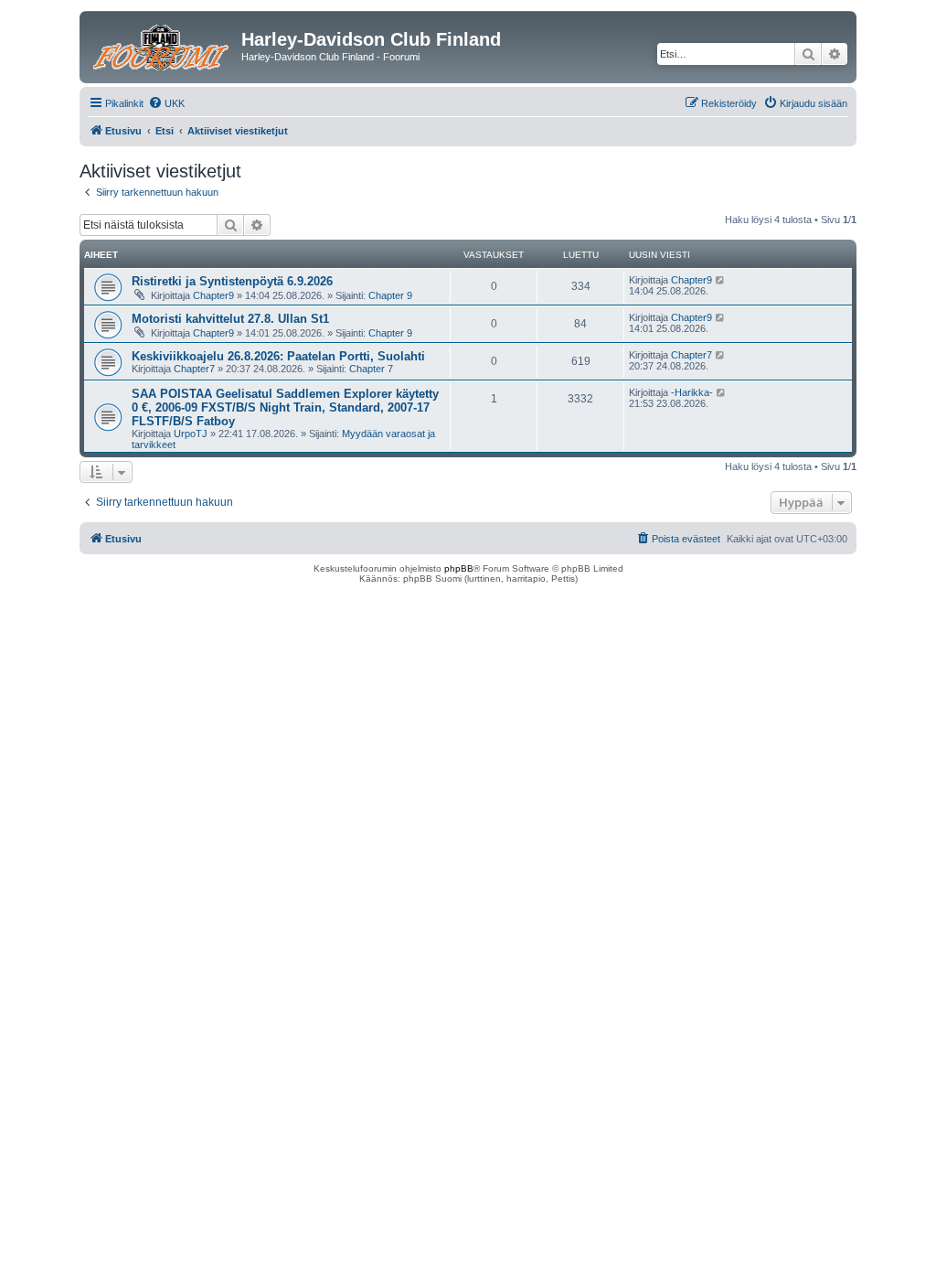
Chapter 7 (371, 368)
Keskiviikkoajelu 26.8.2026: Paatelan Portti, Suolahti (278, 356)
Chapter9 (213, 295)
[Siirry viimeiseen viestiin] (721, 279)
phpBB (458, 568)
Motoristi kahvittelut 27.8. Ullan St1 (230, 319)
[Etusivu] (162, 45)
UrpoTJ (190, 433)
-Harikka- (692, 392)
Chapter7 (194, 368)
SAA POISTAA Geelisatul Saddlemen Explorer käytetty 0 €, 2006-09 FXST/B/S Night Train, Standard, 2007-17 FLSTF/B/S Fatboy (285, 407)
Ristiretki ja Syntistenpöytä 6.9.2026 (232, 281)
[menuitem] (166, 103)
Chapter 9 (390, 295)
